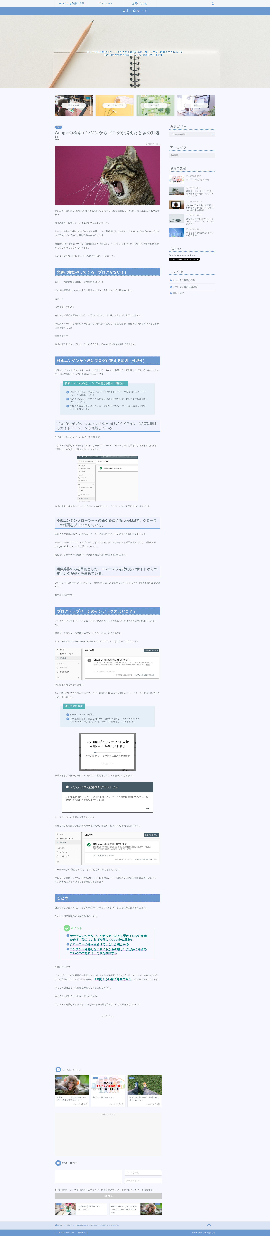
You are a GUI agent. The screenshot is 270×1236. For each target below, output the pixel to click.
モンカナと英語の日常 (72, 3)
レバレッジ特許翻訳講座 (185, 286)
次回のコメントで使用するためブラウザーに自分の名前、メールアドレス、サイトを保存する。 (106, 1190)
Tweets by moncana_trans (182, 255)
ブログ (58, 127)
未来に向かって (135, 11)
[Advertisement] (107, 1036)
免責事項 (81, 1232)
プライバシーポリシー (65, 1232)
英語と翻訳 (178, 293)
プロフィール (105, 3)
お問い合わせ (139, 3)
